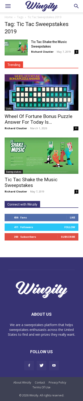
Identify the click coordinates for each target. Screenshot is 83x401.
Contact (40, 382)
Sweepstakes (13, 171)
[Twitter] (41, 365)
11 (76, 128)
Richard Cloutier (42, 51)
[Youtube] (54, 365)
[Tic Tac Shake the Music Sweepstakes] (16, 47)
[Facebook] (29, 365)
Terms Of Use (41, 387)
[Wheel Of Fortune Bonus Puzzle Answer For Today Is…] (41, 92)
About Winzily (22, 382)
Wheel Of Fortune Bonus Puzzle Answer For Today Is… (38, 119)
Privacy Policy (57, 382)
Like (72, 217)
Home (9, 17)
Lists (9, 108)
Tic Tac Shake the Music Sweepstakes (31, 182)
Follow (69, 227)
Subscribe (68, 236)
